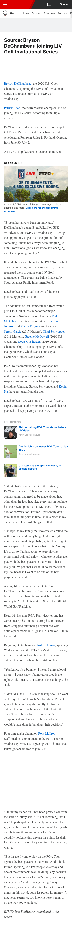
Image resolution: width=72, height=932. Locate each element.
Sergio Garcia (12, 331)
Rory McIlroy (46, 733)
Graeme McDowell (37, 336)
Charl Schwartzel (54, 331)
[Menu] (5, 4)
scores (64, 4)
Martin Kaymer (30, 326)
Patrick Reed (12, 108)
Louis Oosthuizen (29, 341)
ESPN (21, 4)
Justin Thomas (46, 645)
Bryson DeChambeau (17, 83)
